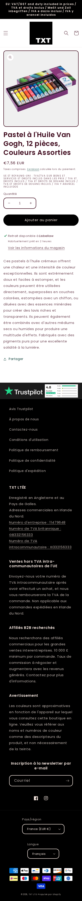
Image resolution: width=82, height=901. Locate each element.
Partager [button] (16, 359)
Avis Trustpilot (21, 409)
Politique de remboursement (34, 450)
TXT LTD (33, 894)
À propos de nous (24, 419)
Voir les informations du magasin (36, 248)
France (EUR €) (39, 829)
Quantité (10, 194)
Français (39, 854)
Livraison (33, 169)
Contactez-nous (23, 429)
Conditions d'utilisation (28, 439)
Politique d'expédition (27, 471)
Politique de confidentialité (32, 460)
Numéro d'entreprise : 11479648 (37, 522)
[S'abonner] (67, 780)
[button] (6, 33)
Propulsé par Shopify (49, 894)
